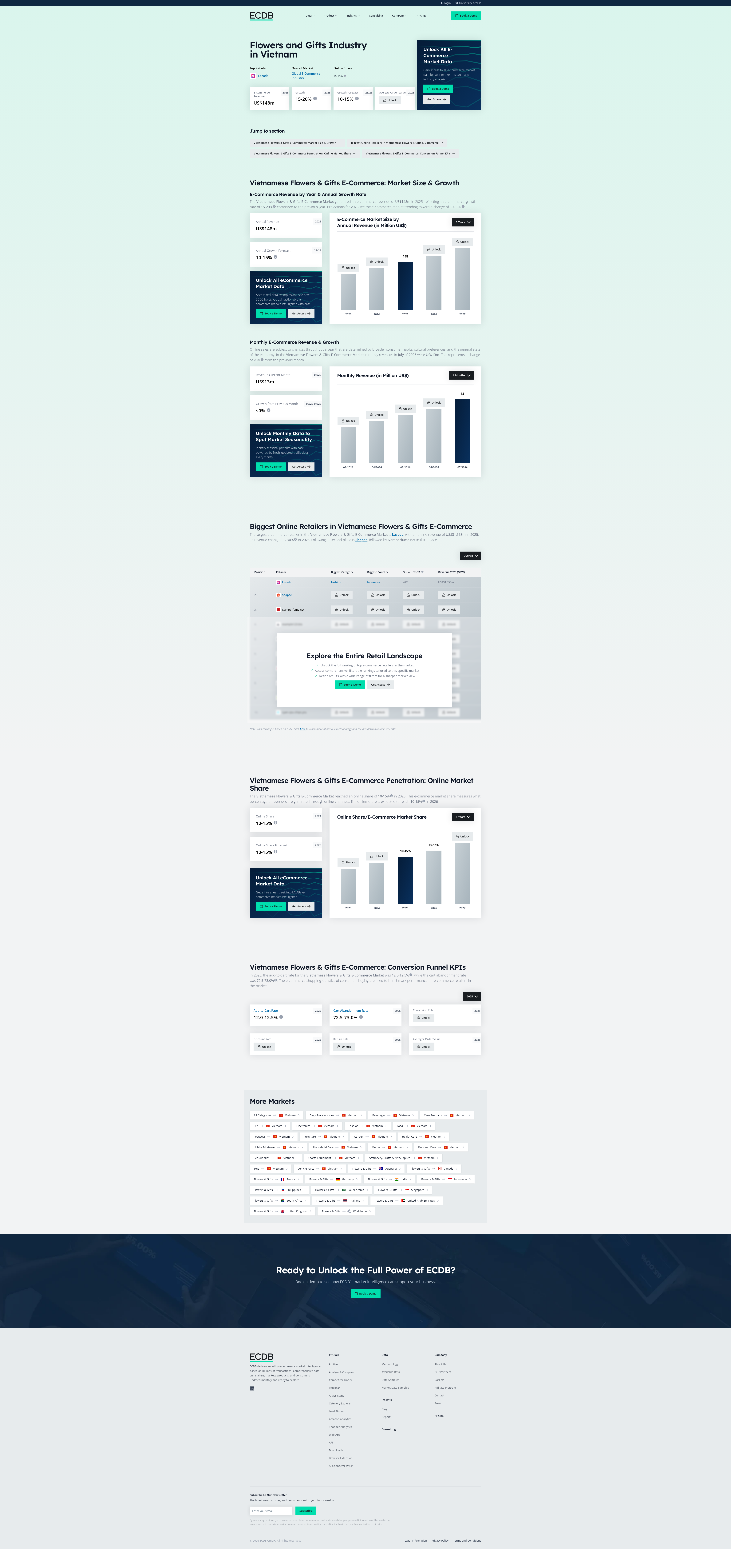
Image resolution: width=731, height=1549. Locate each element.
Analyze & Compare (341, 1372)
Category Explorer (340, 1403)
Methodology (390, 1364)
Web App (335, 1434)
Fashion (336, 582)
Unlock (392, 100)
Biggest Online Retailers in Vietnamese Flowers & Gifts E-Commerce (395, 143)
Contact (439, 1395)
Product (329, 15)
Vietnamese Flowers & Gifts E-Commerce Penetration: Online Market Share (302, 153)
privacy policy (279, 1524)
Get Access (434, 99)
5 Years (460, 222)
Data (309, 15)
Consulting (376, 15)
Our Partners (443, 1372)
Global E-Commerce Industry (306, 75)
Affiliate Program (445, 1387)
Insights (351, 15)
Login (447, 3)
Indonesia (373, 582)
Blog (384, 1409)
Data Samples (390, 1380)
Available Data (391, 1372)
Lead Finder (336, 1411)
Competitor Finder (340, 1380)
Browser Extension (341, 1458)
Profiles (333, 1364)
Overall (468, 555)
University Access (470, 3)
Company (398, 15)
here (303, 729)
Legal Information (416, 1540)
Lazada (263, 76)
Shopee (361, 539)
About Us (440, 1364)
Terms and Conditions (467, 1540)
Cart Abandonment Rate (350, 1010)
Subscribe (305, 1510)
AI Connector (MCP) (341, 1466)
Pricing (421, 15)
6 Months (459, 375)
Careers (440, 1380)
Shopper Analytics (340, 1427)
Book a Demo (468, 15)
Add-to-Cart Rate (266, 1010)
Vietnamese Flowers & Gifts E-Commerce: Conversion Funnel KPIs (408, 153)
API (331, 1442)
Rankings (335, 1388)
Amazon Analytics (340, 1419)
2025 (470, 996)
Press (438, 1403)
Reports (387, 1417)
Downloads (336, 1450)
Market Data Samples (395, 1387)
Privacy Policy (440, 1540)
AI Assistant (336, 1395)
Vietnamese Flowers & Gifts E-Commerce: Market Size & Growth (295, 143)
